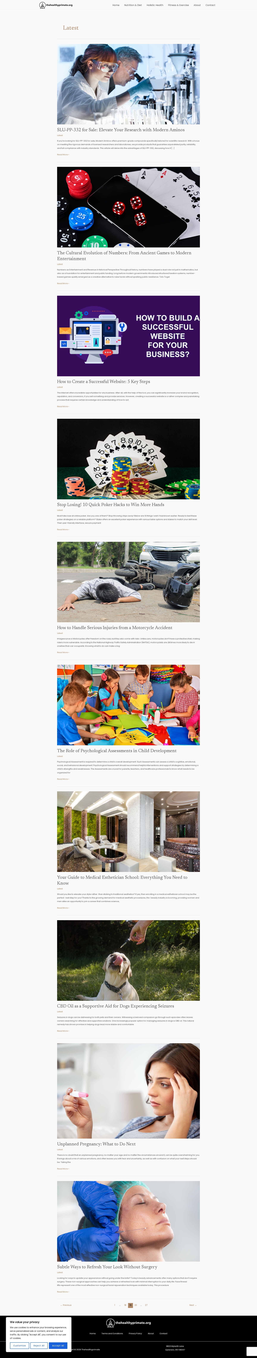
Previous (66, 1305)
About (197, 5)
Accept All (58, 1345)
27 (146, 1305)
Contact (210, 5)
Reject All (39, 1345)
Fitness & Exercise (178, 5)
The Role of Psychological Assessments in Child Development (117, 751)
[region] (38, 1334)
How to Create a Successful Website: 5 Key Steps (103, 382)
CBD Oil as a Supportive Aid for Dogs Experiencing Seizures (115, 1006)
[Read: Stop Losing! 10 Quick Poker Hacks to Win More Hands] (128, 458)
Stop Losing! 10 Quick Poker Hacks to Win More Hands (110, 505)
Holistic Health (155, 5)
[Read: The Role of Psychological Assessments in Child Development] (128, 704)
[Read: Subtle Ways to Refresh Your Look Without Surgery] (128, 1221)
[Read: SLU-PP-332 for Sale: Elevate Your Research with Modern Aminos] (128, 84)
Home (115, 5)
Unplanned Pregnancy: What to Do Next (96, 1144)
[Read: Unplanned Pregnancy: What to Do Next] (128, 1090)
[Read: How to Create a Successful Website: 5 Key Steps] (128, 335)
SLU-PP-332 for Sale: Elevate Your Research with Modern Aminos (121, 130)
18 (125, 1305)
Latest (60, 135)
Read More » (63, 154)
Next (193, 1305)
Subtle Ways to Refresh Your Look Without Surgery (107, 1267)
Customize (19, 1345)
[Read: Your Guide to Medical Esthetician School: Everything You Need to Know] (128, 831)
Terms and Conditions (112, 1333)
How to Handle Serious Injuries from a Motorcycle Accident (114, 628)
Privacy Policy (135, 1333)
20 (135, 1305)
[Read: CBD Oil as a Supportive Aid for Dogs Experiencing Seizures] (128, 960)
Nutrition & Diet (133, 5)
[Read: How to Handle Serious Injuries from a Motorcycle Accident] (128, 582)
